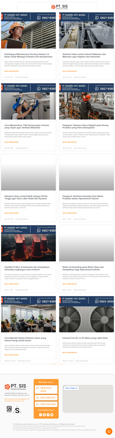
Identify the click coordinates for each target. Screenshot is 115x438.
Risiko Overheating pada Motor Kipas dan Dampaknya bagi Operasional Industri (83, 268)
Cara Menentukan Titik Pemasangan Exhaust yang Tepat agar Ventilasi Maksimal (26, 126)
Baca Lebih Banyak (11, 71)
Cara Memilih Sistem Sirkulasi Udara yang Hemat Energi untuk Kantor (25, 339)
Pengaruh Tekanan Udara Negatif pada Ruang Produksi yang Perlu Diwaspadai (85, 126)
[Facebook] (44, 414)
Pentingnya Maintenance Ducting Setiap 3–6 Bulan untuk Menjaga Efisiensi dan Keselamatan (28, 55)
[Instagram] (40, 414)
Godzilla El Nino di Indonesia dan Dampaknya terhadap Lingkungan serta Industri (27, 268)
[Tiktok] (48, 414)
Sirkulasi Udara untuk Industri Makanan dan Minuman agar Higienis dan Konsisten (84, 55)
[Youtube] (51, 414)
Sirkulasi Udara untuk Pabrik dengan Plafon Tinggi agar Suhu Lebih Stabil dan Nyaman (26, 197)
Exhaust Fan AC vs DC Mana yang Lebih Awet (85, 338)
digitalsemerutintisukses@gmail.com (16, 399)
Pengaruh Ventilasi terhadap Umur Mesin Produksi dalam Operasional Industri (83, 197)
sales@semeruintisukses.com (14, 401)
